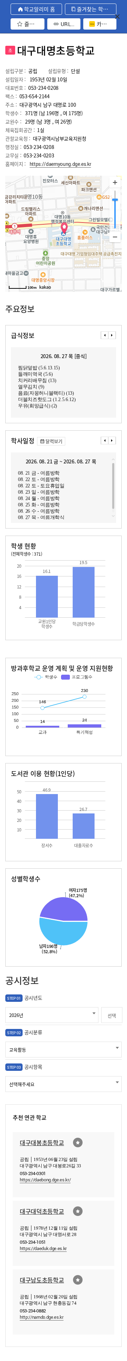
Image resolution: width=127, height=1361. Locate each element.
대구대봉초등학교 (42, 1142)
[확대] (115, 182)
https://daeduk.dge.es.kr (43, 1248)
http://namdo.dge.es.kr (42, 1317)
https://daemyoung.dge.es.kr (60, 164)
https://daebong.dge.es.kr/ (45, 1179)
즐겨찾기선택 (78, 1142)
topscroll (113, 459)
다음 (112, 335)
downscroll (113, 515)
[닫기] (117, 16)
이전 (104, 335)
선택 (112, 1015)
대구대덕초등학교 (42, 1211)
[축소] (115, 236)
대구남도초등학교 (42, 1279)
